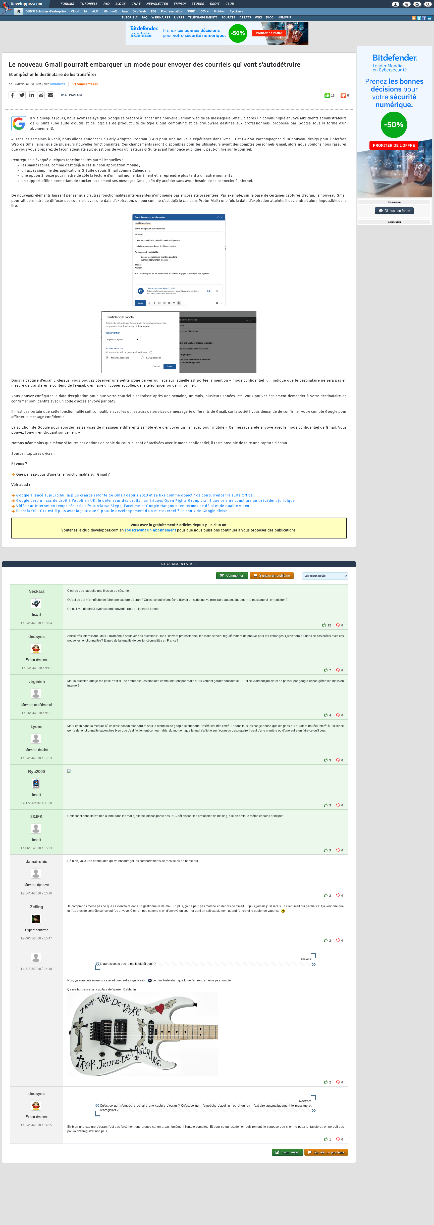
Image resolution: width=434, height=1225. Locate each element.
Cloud (75, 11)
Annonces (57, 84)
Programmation (171, 11)
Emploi (179, 4)
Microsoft (110, 11)
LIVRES (179, 17)
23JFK (36, 816)
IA (85, 11)
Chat (136, 4)
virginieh (36, 681)
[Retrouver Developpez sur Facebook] (424, 18)
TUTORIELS (130, 17)
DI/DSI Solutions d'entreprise (46, 11)
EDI (153, 11)
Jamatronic (36, 861)
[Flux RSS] (414, 18)
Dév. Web (139, 11)
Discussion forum (396, 211)
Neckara (36, 591)
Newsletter (157, 4)
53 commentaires (85, 84)
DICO (270, 17)
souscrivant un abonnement (150, 530)
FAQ (106, 4)
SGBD (191, 11)
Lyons (36, 726)
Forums (67, 4)
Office (204, 11)
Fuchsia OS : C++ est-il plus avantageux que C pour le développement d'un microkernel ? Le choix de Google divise (121, 511)
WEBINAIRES (160, 17)
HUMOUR (284, 17)
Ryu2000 (36, 771)
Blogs (120, 4)
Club (229, 4)
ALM (95, 11)
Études (197, 4)
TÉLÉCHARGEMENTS (203, 17)
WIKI (258, 17)
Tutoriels (88, 4)
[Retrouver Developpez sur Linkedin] (429, 18)
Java (125, 11)
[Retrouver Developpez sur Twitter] (419, 18)
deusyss (36, 636)
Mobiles (219, 11)
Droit (214, 4)
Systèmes (236, 11)
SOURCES (228, 17)
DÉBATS (245, 17)
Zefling (36, 907)
